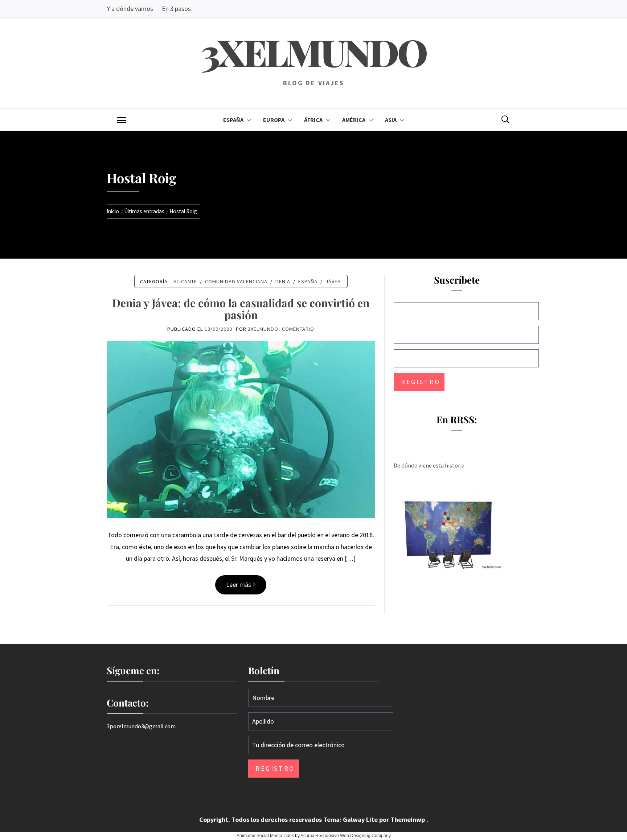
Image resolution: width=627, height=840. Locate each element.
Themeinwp (408, 819)
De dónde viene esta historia (429, 465)
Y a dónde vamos (130, 8)
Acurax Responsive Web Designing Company (345, 835)
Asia (391, 119)
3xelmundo (313, 52)
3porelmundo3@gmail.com (141, 726)
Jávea (333, 281)
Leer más (238, 584)
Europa (273, 119)
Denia (282, 281)
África (313, 119)
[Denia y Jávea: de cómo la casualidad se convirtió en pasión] (241, 429)
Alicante (185, 281)
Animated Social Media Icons (265, 835)
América (353, 119)
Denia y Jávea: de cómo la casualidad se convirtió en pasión (240, 309)
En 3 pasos (176, 8)
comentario (298, 329)
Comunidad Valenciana (236, 281)
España (233, 119)
